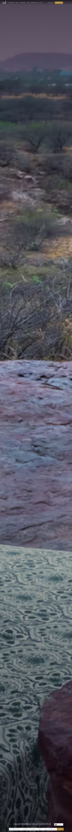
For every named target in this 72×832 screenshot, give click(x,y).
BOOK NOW (60, 829)
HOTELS (17, 2)
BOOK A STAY (59, 2)
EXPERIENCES (23, 2)
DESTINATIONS (11, 2)
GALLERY (59, 824)
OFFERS (28, 2)
